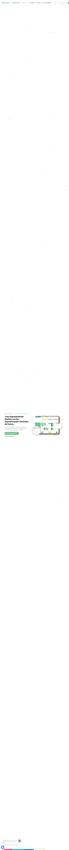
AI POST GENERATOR (46, 2)
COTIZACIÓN (32, 2)
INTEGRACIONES (24, 2)
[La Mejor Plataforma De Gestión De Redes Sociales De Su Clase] (5, 3)
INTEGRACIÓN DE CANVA (21, 413)
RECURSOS (38, 2)
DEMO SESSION (54, 3)
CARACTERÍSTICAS (16, 2)
